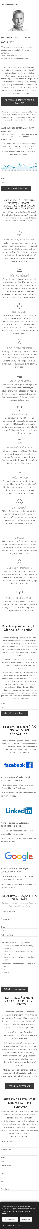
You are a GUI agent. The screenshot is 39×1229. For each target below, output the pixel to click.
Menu (36, 4)
